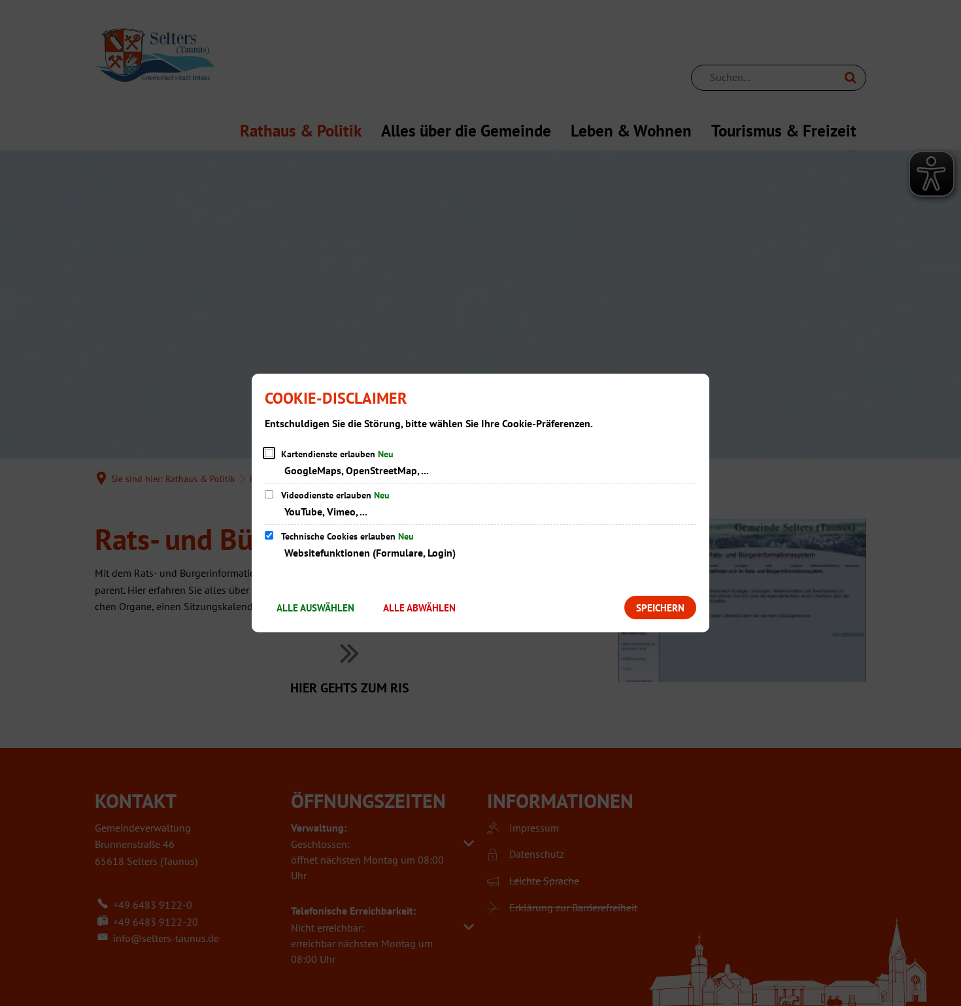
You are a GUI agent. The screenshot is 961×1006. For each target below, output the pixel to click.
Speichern (660, 608)
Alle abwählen (419, 608)
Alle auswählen (315, 608)
